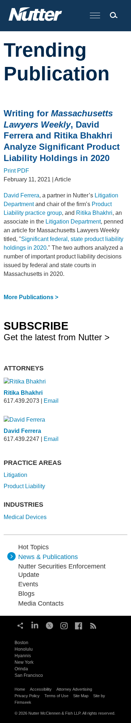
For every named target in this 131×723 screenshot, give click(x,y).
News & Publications (48, 557)
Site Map (80, 696)
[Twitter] (49, 624)
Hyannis (23, 655)
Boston (21, 642)
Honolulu (24, 649)
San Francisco (29, 675)
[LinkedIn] (35, 624)
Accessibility (41, 689)
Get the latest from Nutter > (57, 331)
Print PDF (16, 171)
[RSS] (93, 624)
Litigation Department (73, 221)
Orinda (21, 668)
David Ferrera (21, 195)
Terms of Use (56, 696)
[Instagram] (64, 624)
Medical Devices (25, 517)
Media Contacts (41, 603)
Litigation (15, 475)
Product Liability (24, 486)
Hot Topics (33, 547)
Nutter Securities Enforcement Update (62, 570)
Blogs (26, 593)
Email (51, 401)
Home (20, 689)
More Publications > (31, 297)
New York (24, 662)
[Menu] (95, 16)
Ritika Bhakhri (94, 213)
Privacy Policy (27, 696)
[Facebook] (79, 624)
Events (28, 584)
